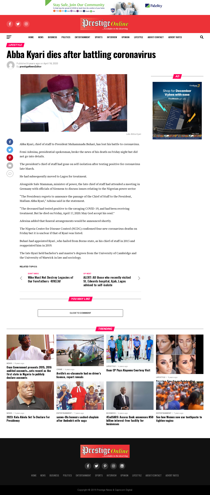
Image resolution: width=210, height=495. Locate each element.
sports (98, 37)
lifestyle (138, 37)
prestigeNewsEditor (31, 66)
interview (112, 37)
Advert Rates (175, 37)
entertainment (82, 37)
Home (31, 37)
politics (66, 37)
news (40, 37)
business (52, 37)
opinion (125, 37)
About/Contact (156, 37)
